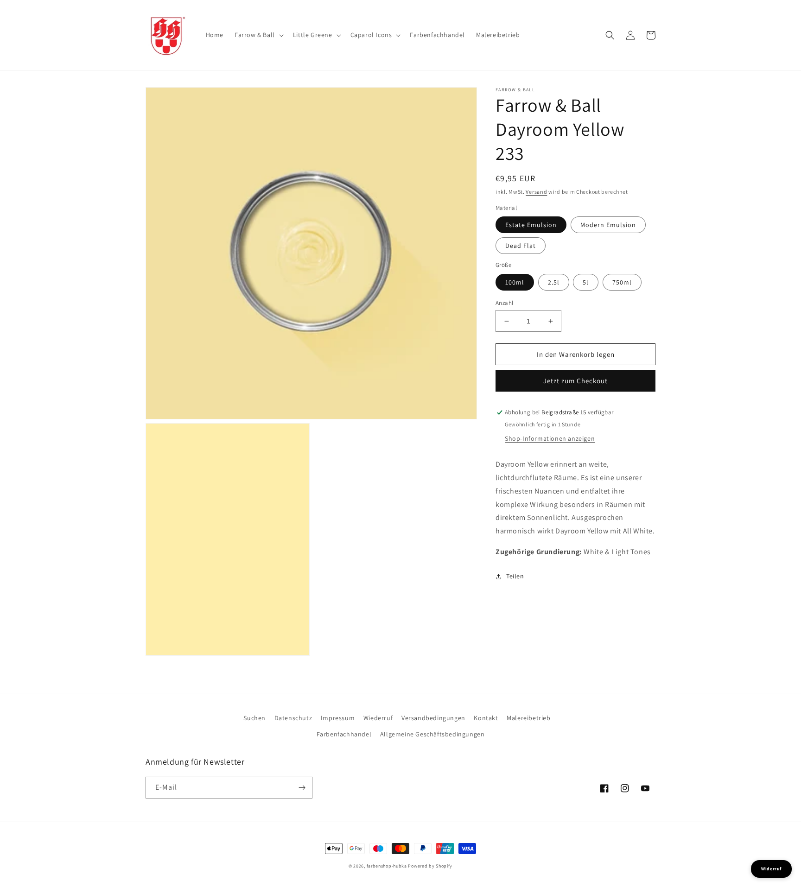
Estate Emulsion (531, 225)
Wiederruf (378, 718)
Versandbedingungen (433, 718)
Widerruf (771, 869)
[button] (258, 34)
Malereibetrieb (528, 718)
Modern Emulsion (608, 225)
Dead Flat (520, 246)
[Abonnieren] (302, 787)
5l (586, 282)
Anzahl (504, 303)
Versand (536, 191)
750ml (622, 282)
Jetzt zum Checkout (575, 381)
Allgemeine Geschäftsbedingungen (432, 734)
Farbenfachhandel (344, 734)
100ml (514, 282)
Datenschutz (293, 718)
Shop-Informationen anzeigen (550, 439)
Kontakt (486, 718)
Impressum (338, 718)
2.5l (553, 282)
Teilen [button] (515, 576)
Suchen (254, 718)
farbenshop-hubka (387, 866)
